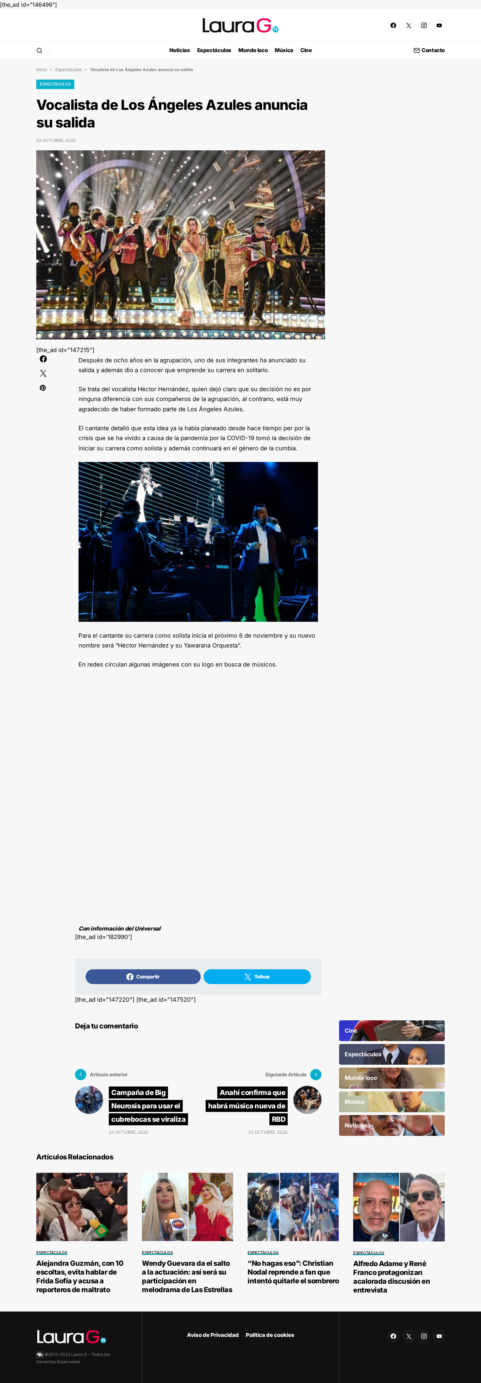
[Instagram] (424, 25)
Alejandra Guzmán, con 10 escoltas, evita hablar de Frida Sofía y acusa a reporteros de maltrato (79, 1276)
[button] (39, 50)
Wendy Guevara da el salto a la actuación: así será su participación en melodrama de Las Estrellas (187, 1276)
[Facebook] (393, 25)
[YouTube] (439, 25)
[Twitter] (408, 25)
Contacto (433, 50)
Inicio (41, 69)
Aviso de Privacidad (213, 1335)
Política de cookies (270, 1335)
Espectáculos (68, 69)
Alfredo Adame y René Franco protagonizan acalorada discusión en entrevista (391, 1276)
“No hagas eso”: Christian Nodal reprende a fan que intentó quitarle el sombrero (293, 1272)
